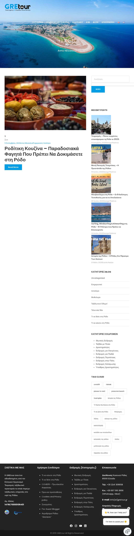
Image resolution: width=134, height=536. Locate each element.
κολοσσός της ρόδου (101, 439)
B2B (88, 22)
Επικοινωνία (108, 22)
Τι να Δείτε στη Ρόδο (101, 412)
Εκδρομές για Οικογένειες (107, 350)
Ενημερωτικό (38, 143)
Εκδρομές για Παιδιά (105, 354)
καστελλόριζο (98, 425)
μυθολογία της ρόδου (101, 446)
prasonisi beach (117, 391)
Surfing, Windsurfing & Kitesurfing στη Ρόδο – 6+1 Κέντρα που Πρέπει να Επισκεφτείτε (109, 226)
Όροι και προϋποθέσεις (52, 492)
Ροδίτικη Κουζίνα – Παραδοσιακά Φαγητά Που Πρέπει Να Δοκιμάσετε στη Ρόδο (44, 154)
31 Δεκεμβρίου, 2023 (98, 143)
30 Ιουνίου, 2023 (97, 201)
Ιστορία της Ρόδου (114, 398)
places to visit (99, 391)
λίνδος (117, 439)
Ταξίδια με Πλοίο (103, 344)
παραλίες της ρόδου (101, 453)
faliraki (108, 384)
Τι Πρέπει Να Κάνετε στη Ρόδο (104, 405)
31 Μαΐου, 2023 (96, 262)
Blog (96, 22)
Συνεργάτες (47, 504)
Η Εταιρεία (37, 22)
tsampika (98, 398)
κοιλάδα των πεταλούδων (103, 432)
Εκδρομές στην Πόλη (105, 360)
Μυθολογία (95, 297)
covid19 (97, 384)
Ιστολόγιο (47, 143)
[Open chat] (127, 531)
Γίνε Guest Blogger (51, 509)
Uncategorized (98, 278)
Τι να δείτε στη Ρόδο (99, 316)
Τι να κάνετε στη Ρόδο (100, 323)
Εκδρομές (77, 22)
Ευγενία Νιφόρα (107, 262)
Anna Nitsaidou (26, 143)
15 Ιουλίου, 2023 (97, 172)
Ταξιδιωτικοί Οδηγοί (99, 303)
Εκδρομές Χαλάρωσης (106, 364)
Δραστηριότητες (103, 347)
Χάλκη (96, 419)
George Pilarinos (112, 143)
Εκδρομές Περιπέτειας (105, 357)
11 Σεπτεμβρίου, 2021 (12, 143)
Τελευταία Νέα (97, 310)
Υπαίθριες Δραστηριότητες (107, 367)
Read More (13, 167)
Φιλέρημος (118, 412)
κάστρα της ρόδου (111, 419)
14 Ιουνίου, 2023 (97, 233)
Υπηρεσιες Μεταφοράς (57, 22)
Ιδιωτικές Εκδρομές (104, 340)
